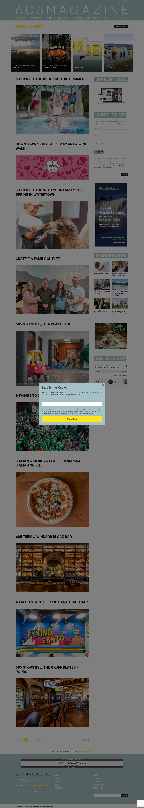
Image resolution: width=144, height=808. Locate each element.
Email (44, 399)
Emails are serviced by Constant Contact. (82, 413)
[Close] (103, 384)
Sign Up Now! (72, 419)
